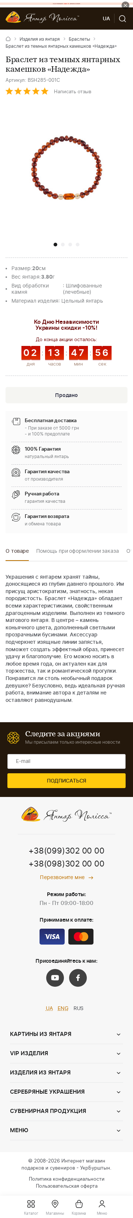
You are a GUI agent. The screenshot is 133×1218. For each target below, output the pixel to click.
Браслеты (79, 39)
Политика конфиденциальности (67, 1179)
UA (49, 1008)
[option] (17, 553)
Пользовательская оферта (67, 1186)
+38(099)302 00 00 (66, 851)
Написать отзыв (72, 92)
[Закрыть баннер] (125, 5)
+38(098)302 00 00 (66, 864)
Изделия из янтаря (40, 39)
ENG (63, 1008)
